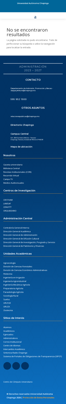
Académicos (9, 331)
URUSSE (7, 303)
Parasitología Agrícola (13, 292)
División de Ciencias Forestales (17, 266)
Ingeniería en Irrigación (14, 277)
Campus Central (20, 133)
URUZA (6, 306)
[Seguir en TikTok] (25, 366)
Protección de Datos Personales (38, 397)
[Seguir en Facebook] (33, 9)
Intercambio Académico (14, 349)
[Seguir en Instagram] (16, 366)
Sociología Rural (10, 295)
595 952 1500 (19, 99)
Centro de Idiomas (11, 345)
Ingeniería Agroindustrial (14, 281)
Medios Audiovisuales (13, 182)
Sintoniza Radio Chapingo (15, 352)
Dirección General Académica (17, 231)
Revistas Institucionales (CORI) (17, 172)
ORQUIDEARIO (9, 210)
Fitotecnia (7, 273)
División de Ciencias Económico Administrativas (25, 270)
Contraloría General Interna (16, 227)
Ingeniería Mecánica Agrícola (16, 284)
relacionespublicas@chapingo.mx (25, 116)
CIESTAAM (8, 199)
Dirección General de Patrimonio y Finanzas (23, 246)
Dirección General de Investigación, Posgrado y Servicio (29, 242)
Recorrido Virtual (11, 175)
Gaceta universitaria (12, 164)
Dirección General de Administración (20, 235)
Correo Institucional (12, 341)
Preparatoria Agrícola (13, 288)
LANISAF (7, 203)
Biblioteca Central (11, 168)
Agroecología (9, 263)
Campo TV (8, 179)
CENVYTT (7, 207)
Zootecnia (8, 310)
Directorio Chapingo (22, 125)
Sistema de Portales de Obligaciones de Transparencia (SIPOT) (32, 356)
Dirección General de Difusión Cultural (21, 238)
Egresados (8, 334)
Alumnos (7, 327)
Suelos (6, 299)
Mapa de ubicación (21, 146)
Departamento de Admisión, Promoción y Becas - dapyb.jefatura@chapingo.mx (32, 89)
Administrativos (10, 338)
